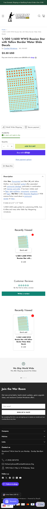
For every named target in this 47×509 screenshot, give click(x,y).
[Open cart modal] (43, 16)
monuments (25, 191)
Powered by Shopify (34, 499)
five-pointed (16, 181)
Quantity (5, 142)
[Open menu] (3, 16)
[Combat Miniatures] (19, 16)
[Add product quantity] (12, 146)
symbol (23, 184)
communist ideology (14, 186)
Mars (12, 198)
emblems (16, 191)
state (11, 191)
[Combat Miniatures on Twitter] (6, 478)
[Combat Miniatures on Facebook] (3, 478)
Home (3, 30)
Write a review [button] (24, 293)
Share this (9, 166)
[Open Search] (39, 16)
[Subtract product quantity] (4, 146)
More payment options (23, 159)
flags (7, 191)
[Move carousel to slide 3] (24, 377)
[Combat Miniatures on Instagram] (13, 478)
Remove (33, 235)
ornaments (33, 191)
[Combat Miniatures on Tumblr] (17, 478)
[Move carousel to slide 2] (22, 377)
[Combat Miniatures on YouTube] (20, 478)
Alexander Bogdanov (30, 194)
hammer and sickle (13, 189)
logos (8, 194)
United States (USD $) (11, 494)
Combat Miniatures (10, 48)
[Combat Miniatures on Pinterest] (10, 478)
